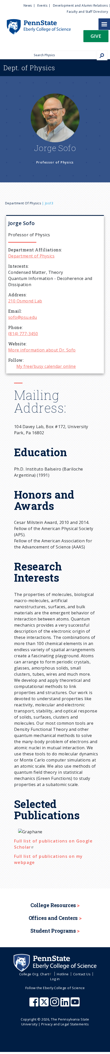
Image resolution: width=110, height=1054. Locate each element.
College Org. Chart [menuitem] (34, 974)
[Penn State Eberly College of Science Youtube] (76, 1004)
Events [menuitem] (42, 5)
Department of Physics (23, 203)
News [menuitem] (28, 5)
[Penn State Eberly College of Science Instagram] (55, 1004)
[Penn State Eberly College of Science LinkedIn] (65, 1004)
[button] (95, 37)
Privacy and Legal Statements (65, 1024)
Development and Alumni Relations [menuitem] (80, 5)
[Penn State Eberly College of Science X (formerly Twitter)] (45, 1004)
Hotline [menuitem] (63, 974)
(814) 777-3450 (23, 333)
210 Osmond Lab (25, 301)
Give (96, 36)
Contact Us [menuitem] (82, 974)
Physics (29, 67)
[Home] (35, 21)
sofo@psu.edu (22, 317)
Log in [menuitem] (55, 979)
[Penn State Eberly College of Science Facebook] (34, 1004)
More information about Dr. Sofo (42, 350)
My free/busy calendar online (46, 366)
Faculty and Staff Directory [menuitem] (87, 11)
